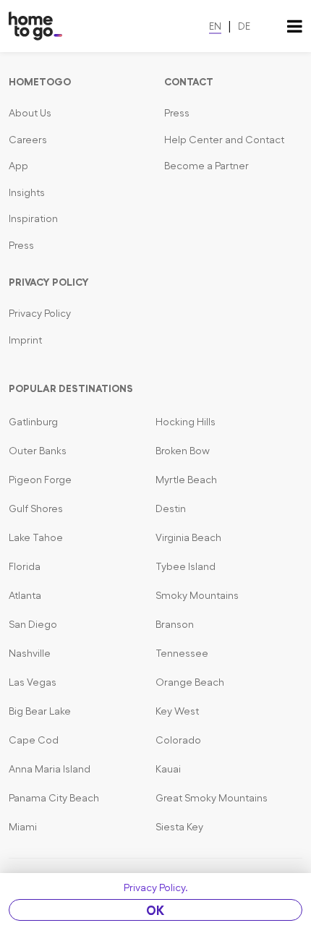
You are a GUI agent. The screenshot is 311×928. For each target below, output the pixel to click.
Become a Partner (206, 165)
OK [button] (155, 910)
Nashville (30, 653)
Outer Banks (38, 450)
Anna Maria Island (49, 769)
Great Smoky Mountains (212, 798)
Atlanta (25, 595)
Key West (177, 711)
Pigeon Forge (40, 479)
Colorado (178, 740)
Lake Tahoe (36, 537)
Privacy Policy (40, 313)
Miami (23, 827)
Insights (27, 192)
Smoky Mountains (197, 595)
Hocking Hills (186, 421)
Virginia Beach (188, 537)
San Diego (33, 624)
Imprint (25, 340)
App (18, 165)
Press (21, 245)
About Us (30, 113)
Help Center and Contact (224, 139)
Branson (175, 624)
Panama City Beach (54, 798)
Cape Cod (34, 740)
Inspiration (33, 218)
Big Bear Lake (40, 711)
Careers (28, 139)
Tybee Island (186, 566)
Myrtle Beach (186, 479)
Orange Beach (190, 682)
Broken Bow (183, 450)
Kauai (168, 769)
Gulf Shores (36, 508)
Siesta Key (179, 827)
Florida (25, 566)
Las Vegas (32, 682)
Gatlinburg (33, 421)
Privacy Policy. (156, 887)
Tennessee (182, 653)
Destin (171, 508)
